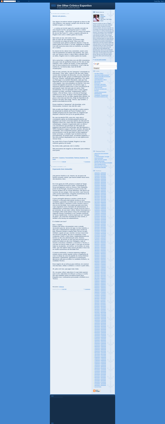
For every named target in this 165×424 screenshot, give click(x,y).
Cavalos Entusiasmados (100, 92)
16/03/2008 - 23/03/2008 (100, 328)
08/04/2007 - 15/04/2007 (100, 255)
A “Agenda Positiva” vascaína (101, 156)
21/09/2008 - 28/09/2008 (100, 366)
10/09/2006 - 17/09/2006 (100, 211)
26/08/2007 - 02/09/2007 (100, 284)
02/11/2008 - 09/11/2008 (100, 376)
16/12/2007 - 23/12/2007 (100, 309)
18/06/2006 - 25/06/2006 (100, 193)
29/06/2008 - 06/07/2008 (100, 351)
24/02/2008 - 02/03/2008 (100, 323)
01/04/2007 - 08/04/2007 (100, 253)
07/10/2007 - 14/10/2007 (100, 293)
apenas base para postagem (101, 153)
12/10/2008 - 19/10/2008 (100, 371)
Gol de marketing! (98, 158)
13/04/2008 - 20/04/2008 (100, 334)
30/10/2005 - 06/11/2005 (100, 174)
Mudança (96, 155)
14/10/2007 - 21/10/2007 (100, 295)
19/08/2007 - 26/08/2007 (100, 283)
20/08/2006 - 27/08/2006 (100, 207)
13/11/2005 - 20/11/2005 (100, 176)
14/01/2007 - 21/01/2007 (100, 239)
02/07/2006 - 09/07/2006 (100, 196)
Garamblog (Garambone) (100, 86)
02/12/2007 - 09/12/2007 (100, 306)
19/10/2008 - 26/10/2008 (100, 372)
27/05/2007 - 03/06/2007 (100, 266)
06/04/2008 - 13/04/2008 (100, 332)
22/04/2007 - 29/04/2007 (100, 258)
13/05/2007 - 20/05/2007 (100, 262)
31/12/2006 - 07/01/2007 (100, 236)
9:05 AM (64, 161)
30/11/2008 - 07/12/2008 (100, 382)
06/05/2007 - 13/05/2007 (100, 261)
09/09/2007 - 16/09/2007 (100, 287)
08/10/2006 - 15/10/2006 (100, 218)
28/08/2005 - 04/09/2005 (100, 173)
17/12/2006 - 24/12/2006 (100, 233)
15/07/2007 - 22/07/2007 (100, 275)
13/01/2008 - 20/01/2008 (100, 314)
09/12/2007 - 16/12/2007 (100, 307)
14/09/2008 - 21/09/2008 (100, 365)
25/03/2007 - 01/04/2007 (100, 252)
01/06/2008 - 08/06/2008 (100, 345)
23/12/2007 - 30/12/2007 (100, 311)
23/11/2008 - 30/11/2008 (100, 380)
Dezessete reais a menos (100, 165)
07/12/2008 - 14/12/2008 (100, 383)
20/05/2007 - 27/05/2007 (100, 264)
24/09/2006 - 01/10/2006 (100, 214)
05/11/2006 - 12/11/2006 (100, 224)
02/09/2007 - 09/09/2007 (100, 286)
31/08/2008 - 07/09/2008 (100, 363)
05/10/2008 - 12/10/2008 (100, 369)
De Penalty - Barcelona (100, 84)
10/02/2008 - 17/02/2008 (100, 320)
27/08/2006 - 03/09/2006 (100, 208)
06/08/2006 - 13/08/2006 (100, 204)
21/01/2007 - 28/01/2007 (100, 241)
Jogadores (62, 157)
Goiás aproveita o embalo (100, 159)
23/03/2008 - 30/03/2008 (100, 329)
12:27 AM (64, 289)
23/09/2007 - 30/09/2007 (100, 290)
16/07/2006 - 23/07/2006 (100, 199)
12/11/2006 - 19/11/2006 (100, 225)
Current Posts (97, 386)
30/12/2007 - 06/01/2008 (100, 312)
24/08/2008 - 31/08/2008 (100, 362)
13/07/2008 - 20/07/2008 (100, 354)
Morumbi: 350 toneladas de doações (103, 162)
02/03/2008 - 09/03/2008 (100, 324)
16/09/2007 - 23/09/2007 (100, 289)
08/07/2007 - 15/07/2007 (100, 273)
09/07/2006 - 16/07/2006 (100, 197)
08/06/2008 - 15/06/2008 (100, 346)
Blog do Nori (97, 82)
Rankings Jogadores (79, 157)
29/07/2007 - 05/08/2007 (100, 278)
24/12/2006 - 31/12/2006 (100, 235)
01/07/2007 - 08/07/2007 (100, 272)
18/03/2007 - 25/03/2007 (100, 250)
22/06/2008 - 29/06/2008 (100, 349)
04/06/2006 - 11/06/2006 (100, 190)
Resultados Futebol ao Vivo (101, 96)
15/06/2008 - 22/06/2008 (100, 348)
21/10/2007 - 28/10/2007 (100, 297)
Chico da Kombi (98, 87)
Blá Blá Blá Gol (98, 93)
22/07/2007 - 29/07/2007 (100, 276)
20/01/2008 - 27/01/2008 (100, 315)
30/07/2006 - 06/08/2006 (100, 202)
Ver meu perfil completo (100, 59)
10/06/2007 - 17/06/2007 (100, 267)
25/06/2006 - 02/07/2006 (100, 194)
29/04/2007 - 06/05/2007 (100, 259)
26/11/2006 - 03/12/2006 (100, 228)
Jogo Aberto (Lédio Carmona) (101, 75)
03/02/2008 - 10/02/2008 (100, 318)
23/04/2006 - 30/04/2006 (100, 185)
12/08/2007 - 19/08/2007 (100, 281)
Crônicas (61, 286)
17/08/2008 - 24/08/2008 (100, 360)
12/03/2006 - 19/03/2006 (100, 182)
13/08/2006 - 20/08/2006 (100, 205)
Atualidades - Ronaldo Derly (101, 95)
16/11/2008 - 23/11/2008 (100, 379)
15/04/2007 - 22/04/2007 (100, 256)
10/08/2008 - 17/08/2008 (100, 359)
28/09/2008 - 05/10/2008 (100, 368)
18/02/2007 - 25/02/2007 (100, 247)
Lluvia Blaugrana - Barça (100, 79)
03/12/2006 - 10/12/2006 (100, 230)
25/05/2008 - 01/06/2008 (100, 343)
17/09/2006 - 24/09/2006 (100, 213)
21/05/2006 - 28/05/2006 (100, 188)
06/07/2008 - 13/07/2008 (100, 352)
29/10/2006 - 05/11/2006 (100, 222)
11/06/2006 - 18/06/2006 (100, 191)
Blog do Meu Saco (98, 81)
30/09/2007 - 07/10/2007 (100, 292)
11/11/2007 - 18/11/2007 (100, 301)
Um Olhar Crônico (98, 73)
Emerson (102, 16)
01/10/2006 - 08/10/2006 (100, 216)
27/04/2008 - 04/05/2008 (100, 337)
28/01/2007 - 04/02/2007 (100, 242)
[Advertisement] (100, 123)
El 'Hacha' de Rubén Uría (100, 89)
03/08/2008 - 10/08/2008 (100, 357)
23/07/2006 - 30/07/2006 (100, 200)
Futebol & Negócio (98, 78)
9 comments (87, 161)
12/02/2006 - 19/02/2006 (100, 180)
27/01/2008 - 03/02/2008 (100, 317)
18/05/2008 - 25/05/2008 (100, 341)
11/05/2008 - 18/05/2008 (100, 340)
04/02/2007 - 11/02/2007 (100, 244)
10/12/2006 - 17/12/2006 (100, 231)
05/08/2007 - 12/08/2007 (100, 280)
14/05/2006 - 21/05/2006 (100, 187)
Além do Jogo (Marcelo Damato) (102, 76)
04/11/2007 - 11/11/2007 (100, 300)
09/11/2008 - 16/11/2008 (100, 377)
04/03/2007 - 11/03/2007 (100, 249)
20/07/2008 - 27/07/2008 (100, 355)
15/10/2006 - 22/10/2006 (100, 219)
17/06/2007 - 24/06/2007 (100, 269)
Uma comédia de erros (100, 164)
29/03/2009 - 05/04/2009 (100, 385)
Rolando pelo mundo (99, 161)
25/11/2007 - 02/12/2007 (100, 304)
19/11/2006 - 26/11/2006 (100, 227)
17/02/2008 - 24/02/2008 (100, 321)
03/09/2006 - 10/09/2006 (100, 210)
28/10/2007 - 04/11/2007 (100, 298)
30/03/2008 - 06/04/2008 (100, 331)
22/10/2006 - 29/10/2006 (100, 221)
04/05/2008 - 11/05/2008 (100, 338)
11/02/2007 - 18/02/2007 (100, 245)
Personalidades (69, 157)
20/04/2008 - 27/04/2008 (100, 335)
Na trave (96, 90)
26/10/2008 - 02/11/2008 (100, 374)
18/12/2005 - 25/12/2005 (100, 177)
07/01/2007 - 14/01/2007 (100, 238)
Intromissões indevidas (100, 167)
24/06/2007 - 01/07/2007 (100, 270)
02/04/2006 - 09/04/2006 (100, 183)
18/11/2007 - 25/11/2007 (100, 303)
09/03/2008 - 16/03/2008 (100, 326)
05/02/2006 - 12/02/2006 (100, 179)
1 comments (87, 289)
